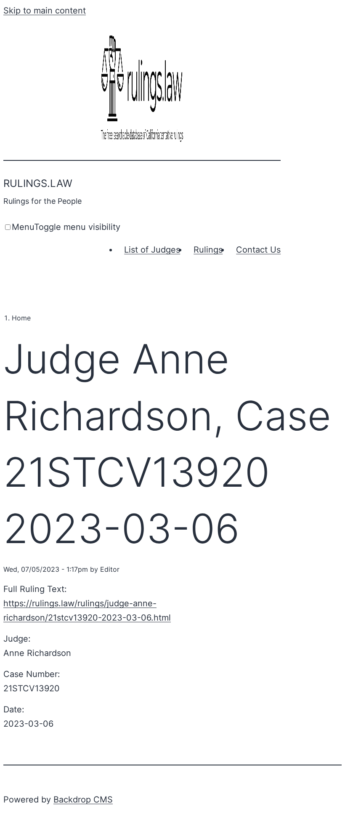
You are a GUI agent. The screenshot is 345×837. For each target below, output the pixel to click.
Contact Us (258, 250)
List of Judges (152, 250)
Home (21, 318)
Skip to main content (44, 10)
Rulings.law (37, 183)
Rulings (208, 250)
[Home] (142, 143)
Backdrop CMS (83, 799)
